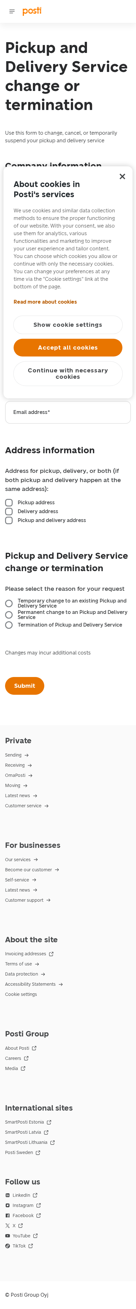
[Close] (122, 176)
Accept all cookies (68, 347)
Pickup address (36, 502)
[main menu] (12, 11)
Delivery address (38, 511)
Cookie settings (21, 994)
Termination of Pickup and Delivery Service (70, 625)
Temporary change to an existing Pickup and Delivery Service (72, 603)
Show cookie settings (68, 324)
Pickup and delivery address (52, 520)
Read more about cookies (45, 302)
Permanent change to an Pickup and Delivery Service (72, 615)
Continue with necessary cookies (68, 373)
